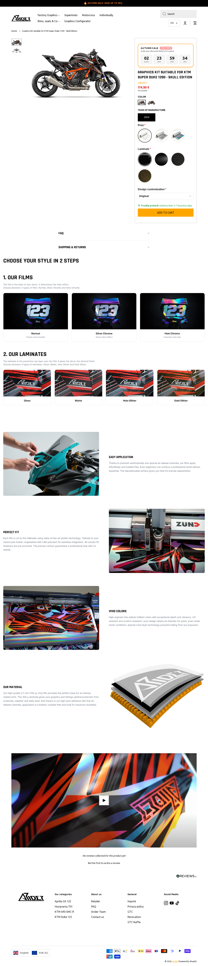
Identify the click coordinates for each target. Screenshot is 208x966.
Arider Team (98, 911)
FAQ (93, 906)
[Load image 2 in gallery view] (16, 50)
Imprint (132, 901)
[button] (195, 23)
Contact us (97, 916)
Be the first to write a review (104, 863)
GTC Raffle (134, 922)
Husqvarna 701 (64, 906)
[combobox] (178, 14)
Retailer (95, 901)
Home (14, 31)
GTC (130, 911)
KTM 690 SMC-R (64, 911)
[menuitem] (48, 15)
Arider (175, 961)
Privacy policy (136, 906)
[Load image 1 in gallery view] (16, 42)
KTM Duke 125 (63, 916)
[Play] (104, 800)
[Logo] (21, 18)
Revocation (134, 916)
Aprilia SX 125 (63, 901)
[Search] (163, 14)
